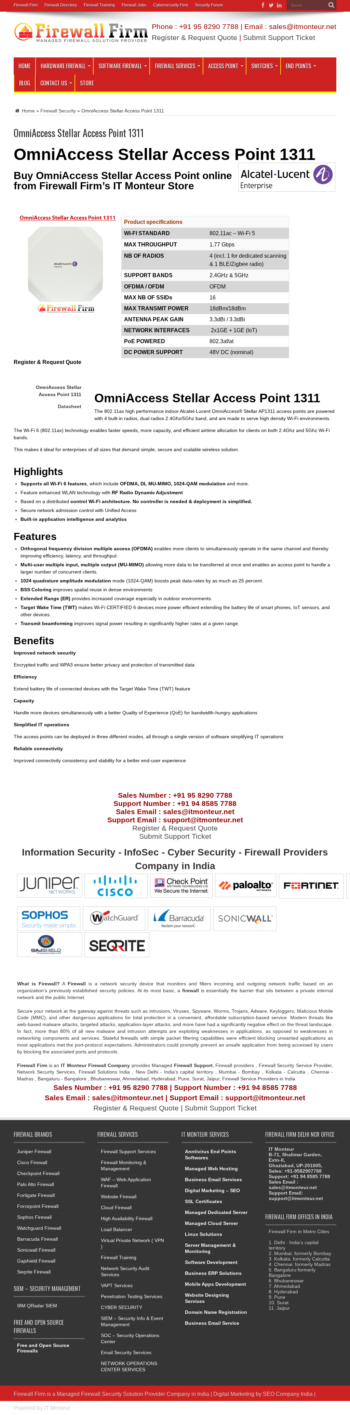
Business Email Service (212, 1323)
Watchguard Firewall (39, 1228)
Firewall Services (175, 66)
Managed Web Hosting (211, 1168)
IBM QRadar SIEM (37, 1305)
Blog (24, 83)
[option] (175, 757)
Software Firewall (120, 66)
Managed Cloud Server (211, 1223)
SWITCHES (262, 66)
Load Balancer (116, 1229)
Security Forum (209, 5)
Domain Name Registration (216, 1312)
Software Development (211, 1262)
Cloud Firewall (116, 1207)
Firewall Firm (26, 5)
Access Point (223, 66)
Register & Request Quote (194, 37)
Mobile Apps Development (215, 1284)
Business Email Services (213, 1179)
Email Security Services (126, 1352)
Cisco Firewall (32, 1162)
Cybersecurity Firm (170, 5)
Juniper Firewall (34, 1151)
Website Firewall (118, 1196)
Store (87, 83)
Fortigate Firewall (36, 1195)
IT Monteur (57, 1408)
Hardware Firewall (63, 66)
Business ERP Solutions (213, 1273)
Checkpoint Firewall (38, 1173)
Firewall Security (58, 110)
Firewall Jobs (134, 5)
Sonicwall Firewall (36, 1250)
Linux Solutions (203, 1234)
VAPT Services (117, 1285)
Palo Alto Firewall (35, 1184)
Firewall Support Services (128, 1151)
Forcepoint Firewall (37, 1206)
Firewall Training (99, 5)
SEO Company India (288, 1394)
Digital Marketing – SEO (212, 1190)
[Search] (331, 5)
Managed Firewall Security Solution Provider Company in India (133, 1394)
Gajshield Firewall (36, 1261)
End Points (298, 66)
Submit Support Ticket (279, 37)
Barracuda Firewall (37, 1239)
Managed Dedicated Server (216, 1212)
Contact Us (53, 83)
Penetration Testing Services (131, 1296)
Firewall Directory (60, 5)
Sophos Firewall (34, 1217)
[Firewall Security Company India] (81, 40)
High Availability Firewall (126, 1218)
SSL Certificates (203, 1201)
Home (24, 66)
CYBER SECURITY (121, 1307)
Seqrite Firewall (34, 1272)
